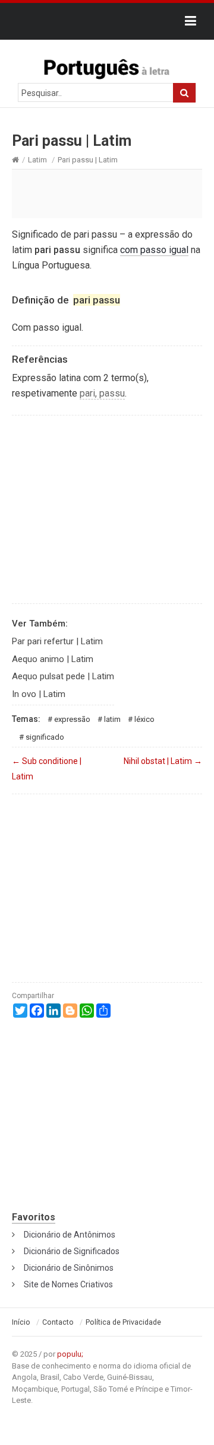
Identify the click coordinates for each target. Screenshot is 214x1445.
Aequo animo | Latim (52, 659)
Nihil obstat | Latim (163, 761)
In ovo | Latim (38, 694)
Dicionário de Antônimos (69, 1234)
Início (21, 1322)
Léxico (144, 719)
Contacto (58, 1322)
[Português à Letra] (107, 66)
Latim (37, 159)
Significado (45, 737)
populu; (70, 1354)
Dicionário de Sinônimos (69, 1268)
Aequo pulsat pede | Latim (63, 676)
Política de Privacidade (123, 1322)
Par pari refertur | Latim (57, 641)
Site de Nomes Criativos (68, 1284)
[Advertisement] (107, 193)
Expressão (72, 719)
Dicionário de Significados (71, 1251)
